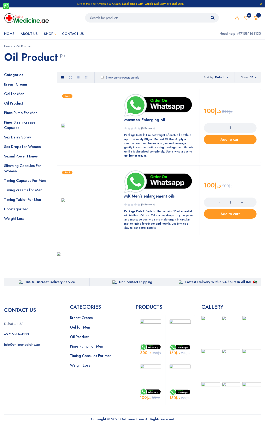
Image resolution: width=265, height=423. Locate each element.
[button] (230, 139)
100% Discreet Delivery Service (50, 282)
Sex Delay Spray (17, 137)
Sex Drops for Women (22, 146)
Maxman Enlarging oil (144, 120)
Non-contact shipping (135, 282)
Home (8, 46)
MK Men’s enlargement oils (149, 196)
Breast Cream (15, 84)
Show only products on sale (122, 77)
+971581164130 (16, 334)
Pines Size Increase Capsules (19, 125)
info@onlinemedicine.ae (22, 344)
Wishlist (249, 15)
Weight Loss (14, 218)
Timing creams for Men (23, 190)
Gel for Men (14, 94)
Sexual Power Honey (21, 156)
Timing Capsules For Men (25, 180)
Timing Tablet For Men (22, 199)
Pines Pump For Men (20, 113)
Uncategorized (16, 209)
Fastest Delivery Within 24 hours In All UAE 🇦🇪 (221, 282)
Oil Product (13, 103)
